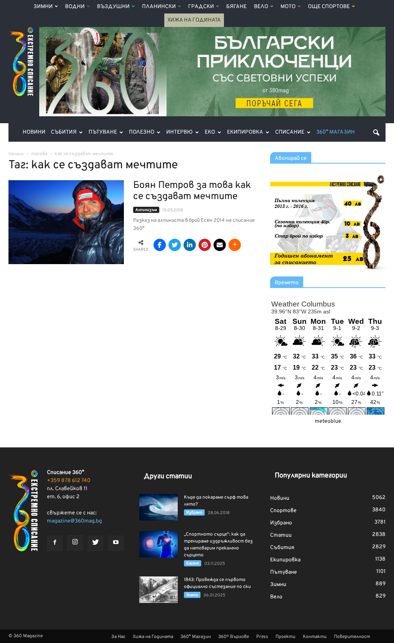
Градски (201, 6)
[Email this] (220, 245)
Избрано (194, 512)
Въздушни (113, 6)
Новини (34, 132)
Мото (288, 6)
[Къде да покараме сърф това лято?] (158, 507)
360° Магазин (335, 132)
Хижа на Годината (194, 20)
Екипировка (245, 132)
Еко (210, 132)
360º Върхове (233, 637)
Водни (75, 6)
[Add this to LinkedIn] (190, 245)
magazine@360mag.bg (74, 521)
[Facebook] (54, 543)
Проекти (285, 637)
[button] (376, 132)
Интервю (179, 132)
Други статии (168, 476)
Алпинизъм (146, 210)
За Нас (118, 637)
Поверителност (352, 637)
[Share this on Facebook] (160, 245)
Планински (159, 6)
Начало (16, 154)
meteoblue (328, 421)
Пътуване (102, 132)
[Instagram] (75, 543)
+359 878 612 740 (68, 480)
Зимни (43, 6)
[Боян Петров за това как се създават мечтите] (66, 222)
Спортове (283, 510)
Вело (261, 6)
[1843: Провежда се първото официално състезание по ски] (158, 589)
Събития (64, 132)
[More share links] (235, 245)
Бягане (236, 6)
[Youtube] (116, 543)
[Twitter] (95, 543)
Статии (281, 535)
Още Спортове (329, 6)
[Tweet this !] (175, 245)
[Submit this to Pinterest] (205, 245)
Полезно (141, 132)
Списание (289, 132)
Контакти (315, 637)
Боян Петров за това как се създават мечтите (192, 191)
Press (262, 637)
